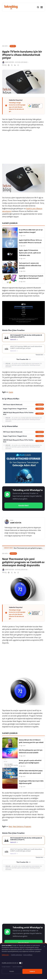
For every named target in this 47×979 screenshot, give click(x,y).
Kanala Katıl (23, 505)
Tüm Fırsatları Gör (22, 359)
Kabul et (32, 971)
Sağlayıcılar (6, 955)
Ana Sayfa (5, 46)
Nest (10, 826)
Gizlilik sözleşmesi (16, 955)
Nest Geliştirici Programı (22, 826)
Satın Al (13, 339)
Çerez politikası (27, 955)
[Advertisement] (23, 897)
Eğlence (12, 46)
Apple (11, 392)
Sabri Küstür (9, 62)
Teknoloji (13, 553)
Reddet (12, 971)
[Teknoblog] (11, 7)
